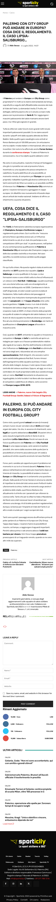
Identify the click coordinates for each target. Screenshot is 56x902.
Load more (7, 824)
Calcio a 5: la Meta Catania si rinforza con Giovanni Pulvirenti (14, 564)
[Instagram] (13, 884)
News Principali (20, 19)
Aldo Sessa (14, 45)
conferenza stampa (20, 152)
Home (5, 12)
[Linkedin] (21, 884)
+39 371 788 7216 (42, 878)
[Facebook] (5, 884)
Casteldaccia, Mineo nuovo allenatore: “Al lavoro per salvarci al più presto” (41, 564)
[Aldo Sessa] (5, 45)
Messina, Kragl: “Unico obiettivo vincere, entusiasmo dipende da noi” (26, 818)
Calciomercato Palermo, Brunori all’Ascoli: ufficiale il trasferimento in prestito (26, 776)
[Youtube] (36, 884)
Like (51, 717)
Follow (49, 724)
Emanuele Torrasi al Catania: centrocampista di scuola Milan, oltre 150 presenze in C (28, 617)
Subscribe (49, 738)
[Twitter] (28, 884)
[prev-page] (4, 627)
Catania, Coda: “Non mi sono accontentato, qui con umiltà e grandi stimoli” (29, 762)
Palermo (14, 550)
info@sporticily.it (18, 878)
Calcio (12, 12)
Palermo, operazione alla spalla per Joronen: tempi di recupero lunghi (28, 804)
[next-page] (6, 627)
